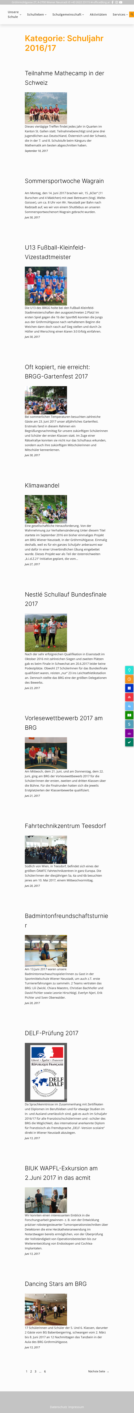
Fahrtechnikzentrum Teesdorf (65, 825)
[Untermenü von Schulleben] (46, 14)
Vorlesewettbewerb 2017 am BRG (64, 722)
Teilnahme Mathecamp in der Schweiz (64, 78)
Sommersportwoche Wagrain (64, 180)
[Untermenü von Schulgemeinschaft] (83, 14)
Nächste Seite (98, 1371)
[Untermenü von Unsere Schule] (20, 14)
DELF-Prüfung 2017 (51, 1033)
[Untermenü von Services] (127, 14)
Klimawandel (42, 485)
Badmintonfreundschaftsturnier (66, 920)
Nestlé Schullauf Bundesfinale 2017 (66, 599)
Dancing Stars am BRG (56, 1283)
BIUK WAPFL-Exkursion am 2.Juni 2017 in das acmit (61, 1173)
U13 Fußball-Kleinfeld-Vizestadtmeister (55, 252)
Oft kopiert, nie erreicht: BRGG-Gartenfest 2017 (57, 371)
